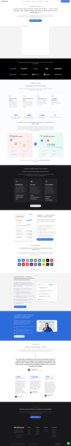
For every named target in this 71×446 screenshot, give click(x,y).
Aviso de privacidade (54, 436)
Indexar (54, 432)
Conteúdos (46, 1)
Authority (53, 429)
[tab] (25, 25)
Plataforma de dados (37, 431)
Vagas (29, 432)
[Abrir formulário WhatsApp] (68, 443)
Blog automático (37, 434)
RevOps (27, 1)
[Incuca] (4, 1)
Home (23, 1)
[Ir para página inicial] (19, 427)
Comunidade (40, 1)
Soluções (33, 1)
